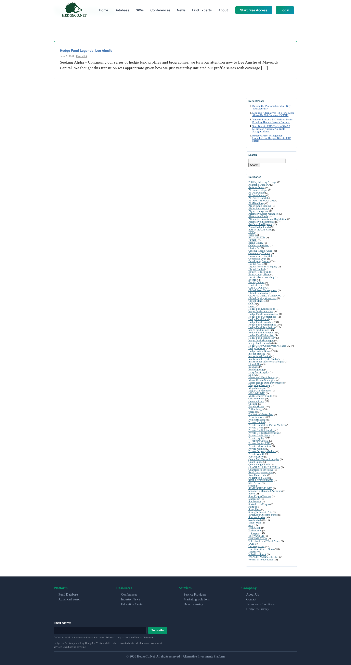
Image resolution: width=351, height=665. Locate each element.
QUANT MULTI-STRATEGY (264, 467)
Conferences (160, 10)
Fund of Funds (256, 285)
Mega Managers (257, 387)
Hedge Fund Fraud (258, 319)
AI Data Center (256, 192)
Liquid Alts (254, 364)
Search (254, 165)
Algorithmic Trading (259, 205)
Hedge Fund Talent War (261, 335)
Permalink (81, 56)
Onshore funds (256, 401)
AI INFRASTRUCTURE (261, 200)
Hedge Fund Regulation (261, 327)
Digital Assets (255, 263)
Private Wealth (256, 453)
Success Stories (256, 517)
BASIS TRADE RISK (260, 229)
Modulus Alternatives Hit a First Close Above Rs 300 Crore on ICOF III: (273, 114)
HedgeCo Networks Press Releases (267, 345)
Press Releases (256, 416)
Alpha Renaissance (258, 208)
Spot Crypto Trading (259, 496)
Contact (251, 599)
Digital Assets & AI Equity (262, 266)
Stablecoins (254, 501)
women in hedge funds (260, 559)
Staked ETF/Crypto (259, 504)
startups (252, 506)
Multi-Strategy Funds (260, 395)
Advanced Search (69, 599)
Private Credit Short (259, 435)
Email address (62, 622)
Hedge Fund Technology (262, 337)
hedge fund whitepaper (261, 340)
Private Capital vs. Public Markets (267, 424)
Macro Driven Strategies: (262, 380)
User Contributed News (261, 548)
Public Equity (256, 456)
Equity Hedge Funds (259, 271)
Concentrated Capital (260, 255)
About (223, 10)
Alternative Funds (258, 216)
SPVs (140, 10)
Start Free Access (254, 10)
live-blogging (256, 369)
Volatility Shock (257, 554)
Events (252, 279)
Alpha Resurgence (258, 211)
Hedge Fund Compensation (263, 314)
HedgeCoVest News (259, 351)
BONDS (252, 240)
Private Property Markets (262, 451)
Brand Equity (255, 242)
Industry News (130, 599)
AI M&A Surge (256, 203)
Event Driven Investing (261, 277)
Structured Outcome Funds (263, 514)
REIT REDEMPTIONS (260, 480)
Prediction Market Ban (260, 414)
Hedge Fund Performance (262, 324)
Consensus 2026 (257, 258)
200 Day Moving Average (262, 182)
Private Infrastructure (259, 446)
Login (285, 10)
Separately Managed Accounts (265, 490)
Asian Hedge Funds (259, 226)
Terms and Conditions (260, 604)
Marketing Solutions (197, 599)
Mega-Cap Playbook (259, 390)
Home (103, 10)
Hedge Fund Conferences (262, 316)
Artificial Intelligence (260, 224)
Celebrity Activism (258, 245)
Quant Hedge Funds (259, 464)
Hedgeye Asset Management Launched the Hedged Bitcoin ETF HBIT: (271, 138)
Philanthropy (255, 409)
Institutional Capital (259, 356)
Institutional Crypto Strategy (264, 358)
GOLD (252, 303)
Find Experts (202, 10)
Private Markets (257, 448)
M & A (252, 374)
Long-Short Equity (258, 372)
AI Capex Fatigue (258, 189)
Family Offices (256, 282)
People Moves (256, 406)
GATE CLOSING (257, 287)
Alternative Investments (261, 221)
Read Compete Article (260, 472)
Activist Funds (256, 187)
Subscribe (157, 630)
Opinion (253, 403)
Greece (252, 306)
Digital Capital (256, 269)
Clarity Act (254, 248)
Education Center (132, 604)
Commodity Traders (259, 253)
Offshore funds (256, 398)
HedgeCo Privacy (257, 609)
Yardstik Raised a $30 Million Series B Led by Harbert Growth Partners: (272, 121)
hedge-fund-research (259, 343)
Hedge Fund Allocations (261, 308)
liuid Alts (253, 366)
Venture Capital (260, 440)
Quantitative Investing (260, 469)
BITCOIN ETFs (256, 237)
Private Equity (256, 438)
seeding (252, 485)
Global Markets (256, 300)
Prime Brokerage (257, 419)
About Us (252, 594)
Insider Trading (256, 353)
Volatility (253, 551)
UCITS (252, 543)
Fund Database (68, 594)
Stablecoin (254, 498)
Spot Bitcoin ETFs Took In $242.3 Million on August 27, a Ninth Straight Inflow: (271, 129)
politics (252, 411)
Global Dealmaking (259, 292)
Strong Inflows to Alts (260, 512)
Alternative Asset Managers (263, 213)
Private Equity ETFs (259, 443)
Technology (255, 530)
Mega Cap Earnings (259, 385)
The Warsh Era (256, 535)
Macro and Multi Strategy (262, 377)
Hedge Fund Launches (260, 321)
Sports (251, 493)
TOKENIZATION (257, 538)
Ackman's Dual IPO (259, 184)
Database (122, 10)
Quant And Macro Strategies (263, 459)
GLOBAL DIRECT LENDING (264, 295)
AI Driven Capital (258, 197)
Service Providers (195, 594)
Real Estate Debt (257, 475)
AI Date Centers (257, 195)
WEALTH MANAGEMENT (263, 556)
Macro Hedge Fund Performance (266, 382)
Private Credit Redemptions (263, 432)
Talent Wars (254, 522)
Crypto (255, 533)
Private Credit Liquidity (261, 430)
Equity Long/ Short (259, 274)
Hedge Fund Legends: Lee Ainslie (86, 50)
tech (250, 525)
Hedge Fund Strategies (260, 332)
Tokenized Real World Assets (264, 541)
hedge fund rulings (258, 329)
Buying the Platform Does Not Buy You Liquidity (271, 107)
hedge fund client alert (260, 311)
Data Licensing (193, 604)
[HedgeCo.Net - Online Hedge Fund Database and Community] (74, 10)
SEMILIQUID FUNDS (260, 488)
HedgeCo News (256, 348)
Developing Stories (259, 261)
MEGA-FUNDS (256, 393)
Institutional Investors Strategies (266, 361)
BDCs (251, 232)
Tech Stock (254, 527)
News (181, 10)
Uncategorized (256, 546)
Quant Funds (255, 461)
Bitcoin (252, 234)
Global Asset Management (262, 290)
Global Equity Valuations (262, 298)
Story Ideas (254, 509)
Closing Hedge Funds (260, 250)
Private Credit (256, 427)
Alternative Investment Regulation (267, 219)
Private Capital (256, 422)
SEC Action (254, 482)
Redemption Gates (258, 477)
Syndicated (254, 519)
